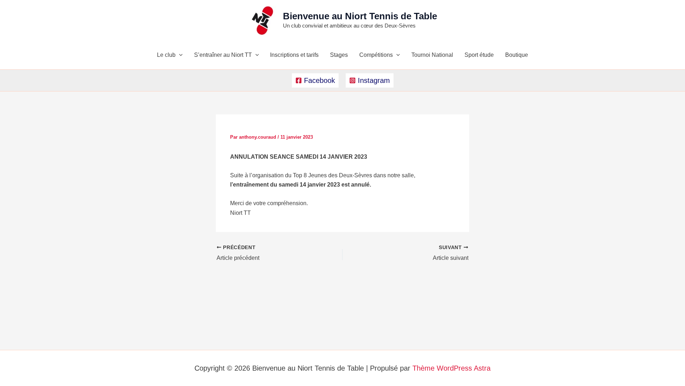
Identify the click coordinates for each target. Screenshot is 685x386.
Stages (339, 55)
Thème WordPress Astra (451, 368)
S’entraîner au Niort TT (223, 55)
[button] (179, 55)
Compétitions (376, 55)
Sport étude (479, 55)
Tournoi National (432, 55)
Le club (166, 55)
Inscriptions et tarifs (294, 55)
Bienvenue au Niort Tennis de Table (360, 16)
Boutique (516, 55)
